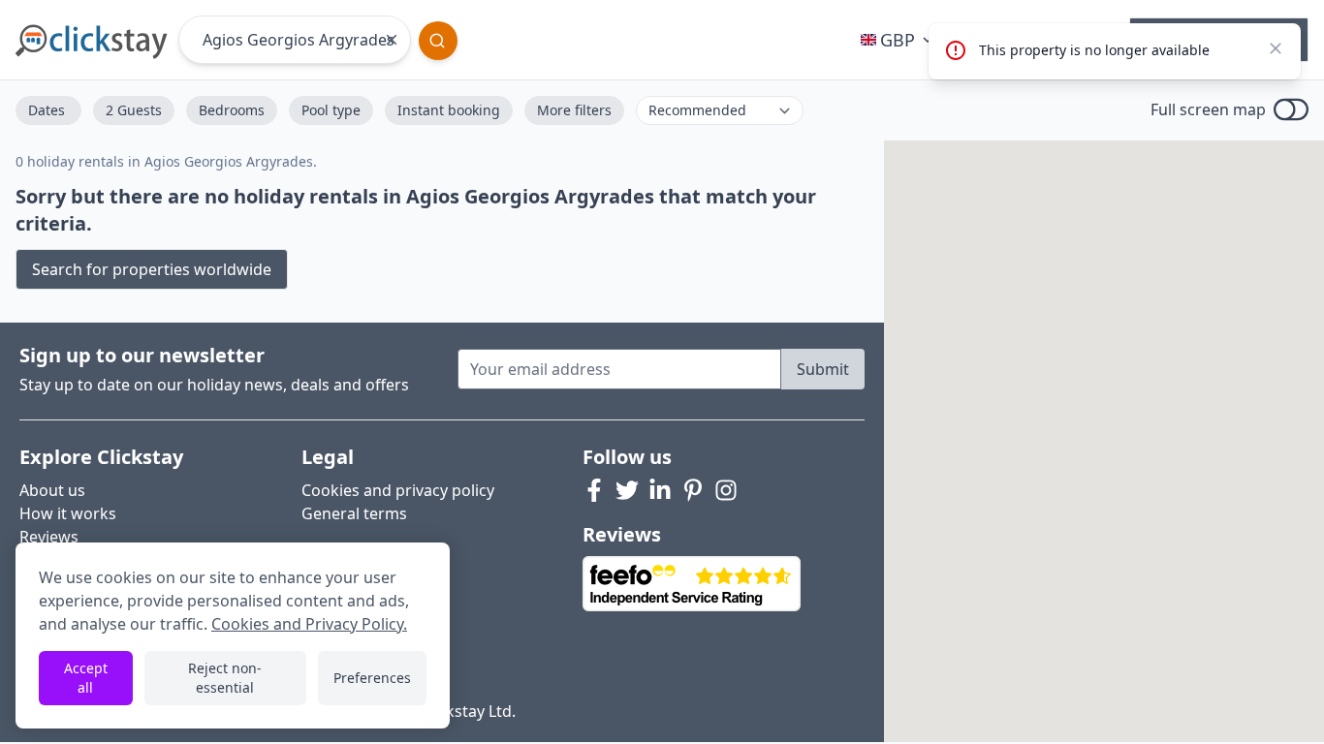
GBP (897, 39)
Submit (823, 369)
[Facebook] (594, 490)
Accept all (86, 678)
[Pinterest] (693, 490)
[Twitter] (627, 490)
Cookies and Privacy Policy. (309, 624)
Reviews (49, 536)
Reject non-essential (225, 678)
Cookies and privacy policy (397, 490)
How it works (67, 513)
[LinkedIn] (660, 490)
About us (52, 490)
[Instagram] (726, 490)
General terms (354, 513)
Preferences (372, 677)
